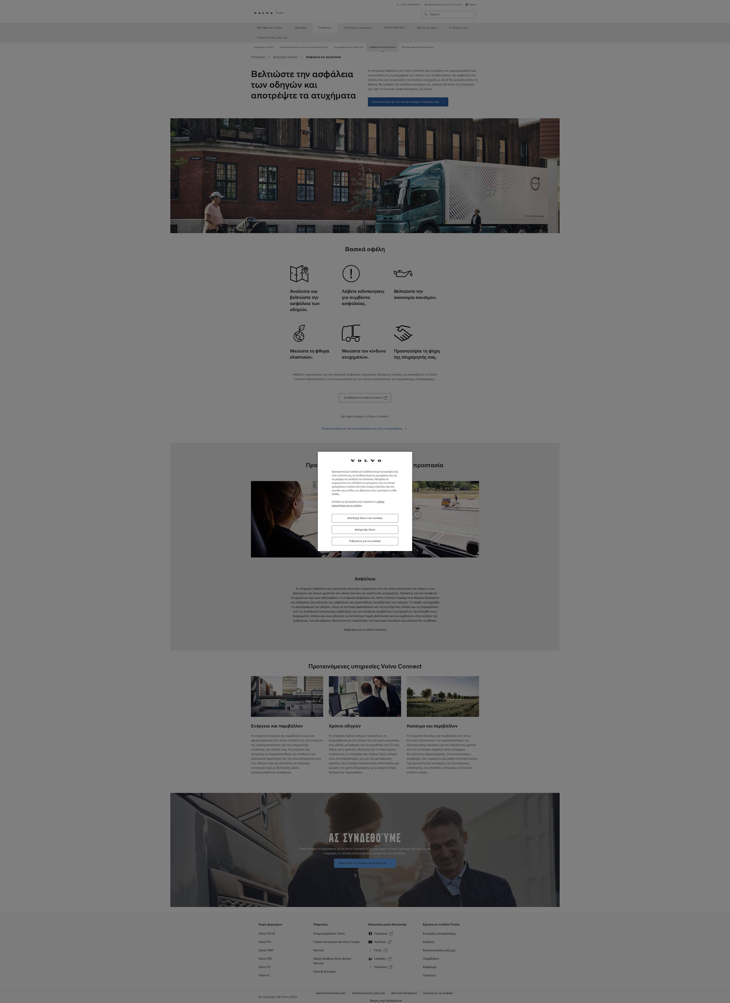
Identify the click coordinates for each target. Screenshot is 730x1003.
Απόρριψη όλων (365, 529)
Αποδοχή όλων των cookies (365, 518)
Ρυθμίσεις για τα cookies (365, 541)
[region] (365, 501)
